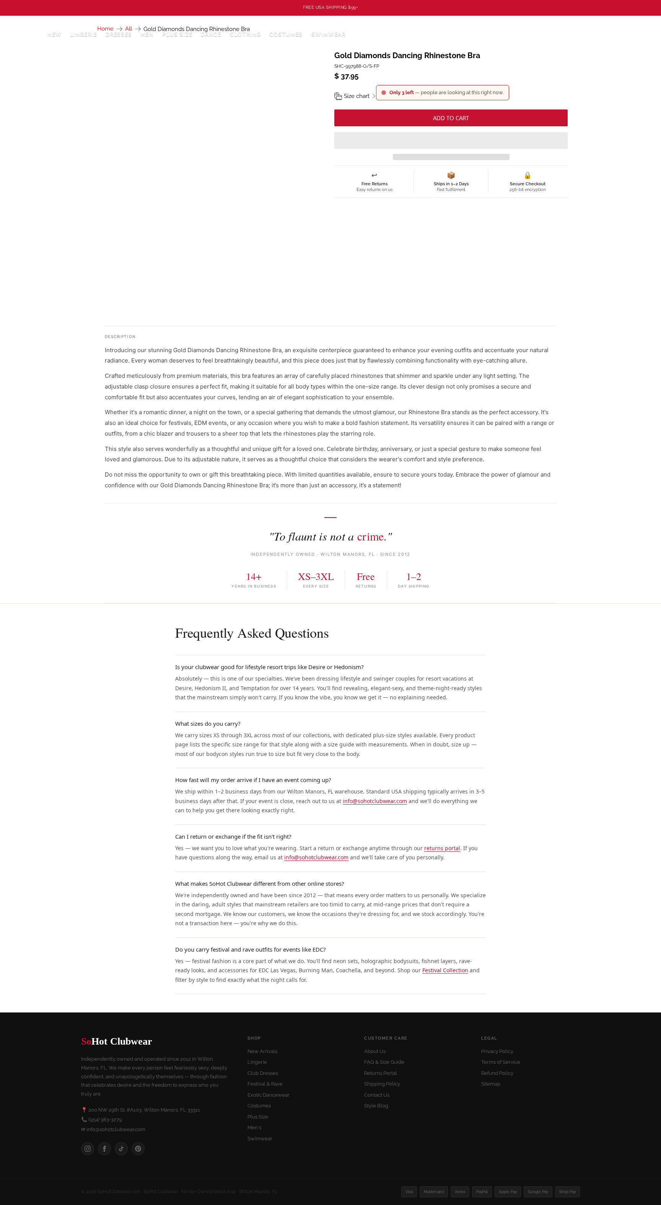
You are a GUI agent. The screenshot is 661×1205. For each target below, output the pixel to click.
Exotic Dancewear (268, 1095)
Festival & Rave (265, 1084)
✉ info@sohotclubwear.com (113, 1129)
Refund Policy (497, 1073)
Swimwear (328, 34)
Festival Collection (445, 970)
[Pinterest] (138, 1148)
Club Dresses (262, 1073)
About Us (375, 1051)
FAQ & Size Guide (384, 1062)
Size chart (357, 96)
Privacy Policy (497, 1051)
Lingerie (257, 1062)
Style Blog (376, 1106)
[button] (451, 140)
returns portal (442, 848)
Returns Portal (380, 1073)
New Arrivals (262, 1051)
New (54, 34)
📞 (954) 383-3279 (101, 1119)
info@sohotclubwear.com (375, 801)
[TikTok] (121, 1148)
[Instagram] (87, 1148)
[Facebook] (104, 1148)
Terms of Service (500, 1062)
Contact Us (376, 1095)
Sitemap (490, 1084)
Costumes (259, 1106)
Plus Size (177, 34)
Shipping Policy (382, 1084)
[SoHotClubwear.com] (23, 34)
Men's (254, 1127)
